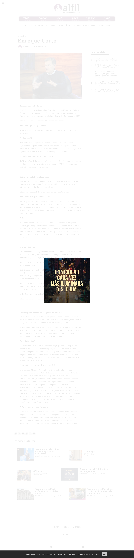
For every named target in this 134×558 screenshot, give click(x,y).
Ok (104, 554)
